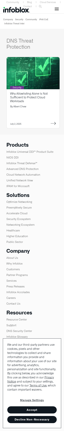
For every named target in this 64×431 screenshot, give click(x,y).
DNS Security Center (19, 330)
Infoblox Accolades (18, 292)
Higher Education (17, 236)
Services (11, 280)
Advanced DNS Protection (22, 168)
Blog (29, 2)
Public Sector (14, 241)
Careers (11, 297)
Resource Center (16, 319)
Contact (27, 6)
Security (19, 19)
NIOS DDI (12, 157)
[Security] (33, 59)
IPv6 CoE (43, 19)
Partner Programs (17, 274)
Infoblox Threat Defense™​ (21, 163)
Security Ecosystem (18, 219)
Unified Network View (19, 180)
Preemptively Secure (19, 207)
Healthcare (13, 230)
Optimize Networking (19, 201)
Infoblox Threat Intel (14, 23)
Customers (13, 269)
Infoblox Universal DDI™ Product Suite (29, 151)
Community (12, 2)
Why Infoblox (14, 263)
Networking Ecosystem (20, 224)
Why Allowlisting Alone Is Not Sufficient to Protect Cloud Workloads (29, 97)
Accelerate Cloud (16, 213)
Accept (32, 410)
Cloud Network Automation (23, 174)
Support (11, 325)
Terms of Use (38, 385)
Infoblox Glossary (17, 336)
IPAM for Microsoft (18, 186)
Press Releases (15, 286)
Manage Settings (32, 400)
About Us (12, 257)
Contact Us (13, 303)
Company (8, 19)
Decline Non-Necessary (32, 419)
